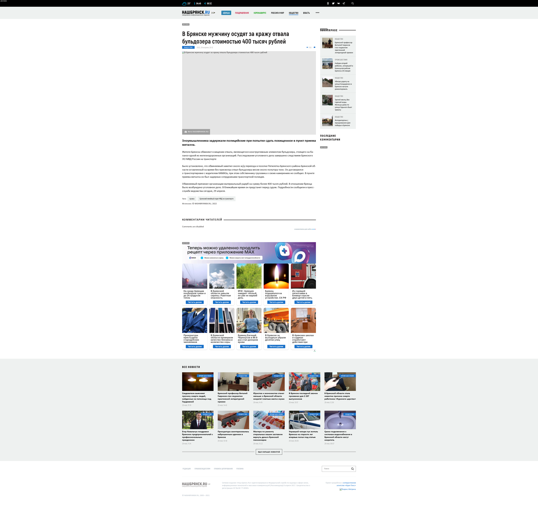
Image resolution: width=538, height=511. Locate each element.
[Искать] (352, 469)
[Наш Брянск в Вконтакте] (338, 3)
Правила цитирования (223, 468)
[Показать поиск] (352, 3)
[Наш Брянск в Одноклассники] (328, 3)
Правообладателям (202, 468)
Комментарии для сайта (305, 229)
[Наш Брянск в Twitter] (333, 3)
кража (192, 198)
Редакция (187, 468)
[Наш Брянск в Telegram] (343, 3)
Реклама (240, 468)
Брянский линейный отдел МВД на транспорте (216, 198)
